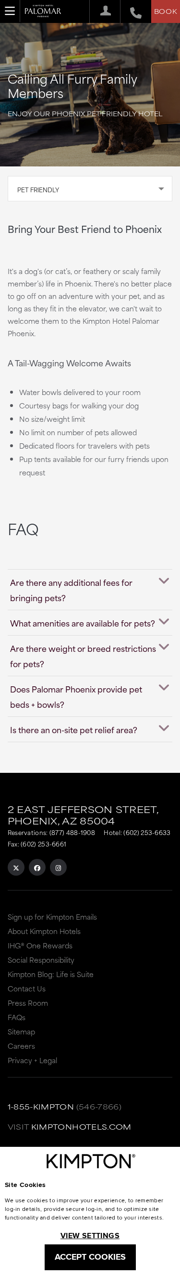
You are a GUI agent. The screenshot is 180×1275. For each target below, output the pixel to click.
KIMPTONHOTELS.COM (81, 1126)
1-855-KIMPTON (41, 1106)
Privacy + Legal (32, 1060)
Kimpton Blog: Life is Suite (51, 973)
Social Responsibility (41, 959)
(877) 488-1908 (72, 832)
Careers (21, 1045)
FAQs (16, 1016)
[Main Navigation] (10, 11)
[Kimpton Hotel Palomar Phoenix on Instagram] (58, 867)
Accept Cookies (90, 1257)
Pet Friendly (38, 189)
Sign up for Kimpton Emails (52, 916)
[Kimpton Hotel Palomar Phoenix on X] (16, 867)
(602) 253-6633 (146, 832)
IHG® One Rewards (40, 945)
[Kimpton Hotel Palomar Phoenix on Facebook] (37, 867)
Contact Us (27, 988)
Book (165, 11)
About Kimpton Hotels (44, 930)
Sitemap (21, 1031)
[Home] (43, 14)
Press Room (28, 1002)
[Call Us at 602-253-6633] (131, 11)
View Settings (90, 1235)
